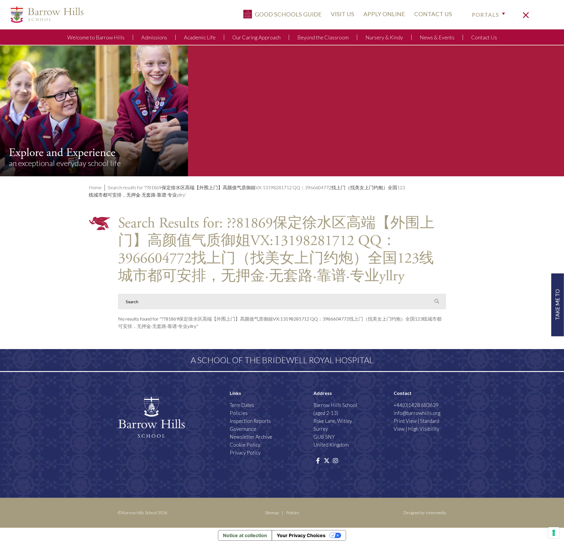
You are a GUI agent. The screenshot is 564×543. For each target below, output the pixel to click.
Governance (243, 429)
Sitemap (272, 512)
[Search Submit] (436, 301)
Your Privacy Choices (301, 535)
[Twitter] (327, 460)
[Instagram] (335, 460)
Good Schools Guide (288, 13)
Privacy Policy (245, 453)
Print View (405, 421)
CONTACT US (433, 13)
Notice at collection (245, 535)
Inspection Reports (250, 421)
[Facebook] (318, 460)
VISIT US (342, 13)
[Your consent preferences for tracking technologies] (553, 532)
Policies (239, 413)
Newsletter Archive (251, 437)
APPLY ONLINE (384, 13)
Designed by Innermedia (424, 512)
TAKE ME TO (557, 304)
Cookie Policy (245, 445)
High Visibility (423, 429)
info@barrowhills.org (417, 413)
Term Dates (242, 405)
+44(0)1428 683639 (416, 405)
